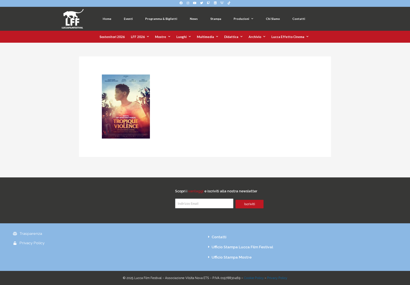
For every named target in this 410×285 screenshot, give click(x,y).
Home (107, 18)
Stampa (215, 18)
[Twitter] (202, 3)
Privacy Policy (277, 278)
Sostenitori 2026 (112, 37)
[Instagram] (188, 3)
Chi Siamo (273, 18)
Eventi (128, 18)
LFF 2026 (138, 37)
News (194, 18)
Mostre (160, 37)
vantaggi (196, 191)
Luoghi (181, 37)
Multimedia (205, 37)
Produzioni (241, 18)
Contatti (298, 18)
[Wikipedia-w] (222, 3)
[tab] (301, 237)
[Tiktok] (229, 3)
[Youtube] (195, 3)
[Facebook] (181, 3)
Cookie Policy (254, 278)
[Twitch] (208, 3)
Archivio (255, 37)
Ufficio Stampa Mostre (232, 257)
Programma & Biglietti (161, 18)
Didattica (231, 37)
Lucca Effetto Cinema (287, 37)
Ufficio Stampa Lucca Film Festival (242, 247)
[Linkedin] (215, 3)
